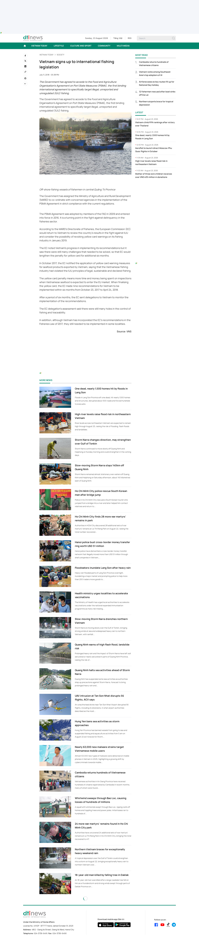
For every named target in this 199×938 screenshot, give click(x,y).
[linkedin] (25, 66)
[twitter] (25, 61)
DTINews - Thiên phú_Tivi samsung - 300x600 (155, 186)
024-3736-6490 (60, 933)
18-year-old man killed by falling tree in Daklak (102, 875)
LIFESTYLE (59, 45)
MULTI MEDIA (123, 45)
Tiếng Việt (117, 38)
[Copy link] (25, 72)
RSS (129, 38)
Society (60, 54)
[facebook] (25, 55)
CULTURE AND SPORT (80, 45)
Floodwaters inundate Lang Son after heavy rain (103, 567)
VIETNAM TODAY (39, 45)
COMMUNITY (104, 45)
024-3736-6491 (40, 933)
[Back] (25, 84)
